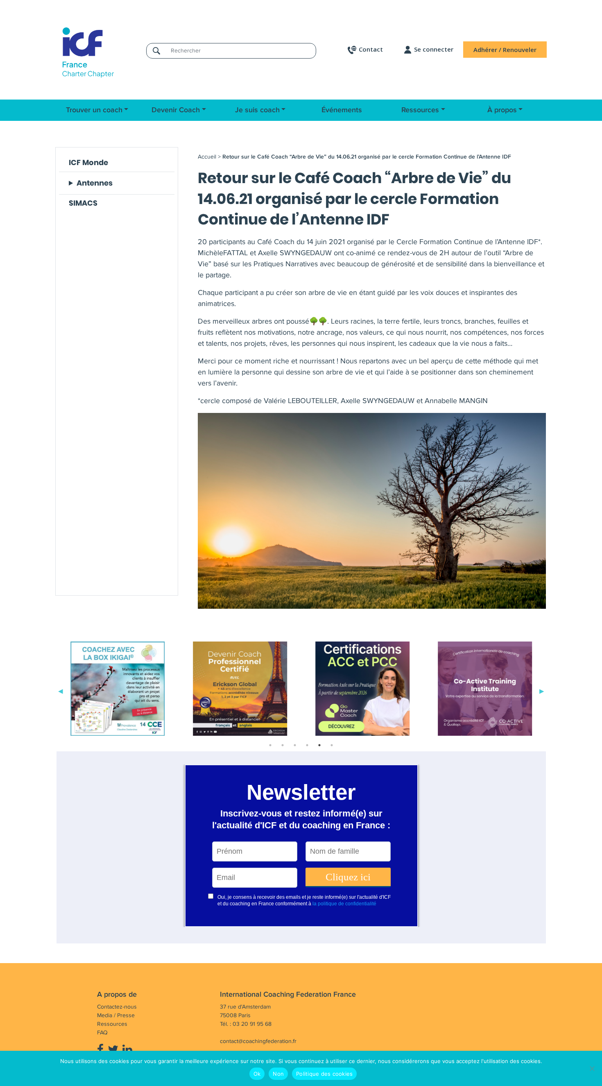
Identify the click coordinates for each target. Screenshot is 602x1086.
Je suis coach (257, 110)
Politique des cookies (324, 1073)
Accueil (207, 156)
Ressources (420, 110)
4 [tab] (307, 745)
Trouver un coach (94, 110)
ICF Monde (88, 162)
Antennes (95, 183)
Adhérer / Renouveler (504, 49)
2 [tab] (282, 745)
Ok (257, 1073)
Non (278, 1073)
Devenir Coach (176, 110)
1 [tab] (270, 745)
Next (542, 690)
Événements (341, 110)
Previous (61, 690)
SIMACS (83, 203)
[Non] (592, 1068)
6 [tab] (332, 745)
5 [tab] (319, 745)
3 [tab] (295, 745)
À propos (502, 110)
